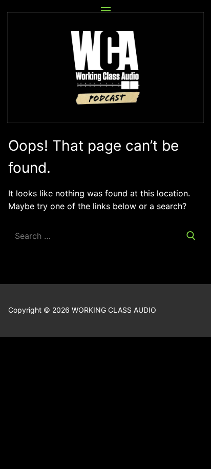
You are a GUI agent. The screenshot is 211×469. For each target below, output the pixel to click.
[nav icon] (106, 11)
